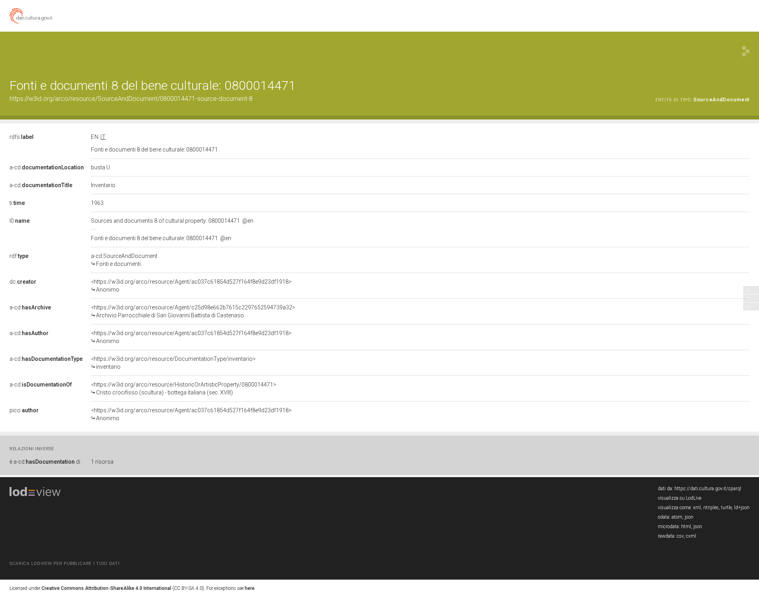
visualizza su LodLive (679, 498)
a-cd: (46, 167)
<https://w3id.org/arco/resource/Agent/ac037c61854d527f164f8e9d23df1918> (191, 286)
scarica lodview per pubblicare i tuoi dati (64, 563)
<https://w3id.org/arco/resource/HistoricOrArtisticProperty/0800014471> (183, 388)
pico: (24, 410)
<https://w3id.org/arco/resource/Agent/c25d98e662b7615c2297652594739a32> (193, 311)
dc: (22, 282)
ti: (17, 203)
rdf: (18, 256)
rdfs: (21, 137)
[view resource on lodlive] (746, 51)
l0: (19, 221)
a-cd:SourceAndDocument (124, 260)
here (250, 588)
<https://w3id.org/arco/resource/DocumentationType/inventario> (173, 363)
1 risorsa (102, 462)
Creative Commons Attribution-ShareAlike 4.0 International (106, 588)
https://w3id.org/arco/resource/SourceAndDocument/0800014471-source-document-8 (131, 98)
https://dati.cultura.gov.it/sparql (707, 488)
